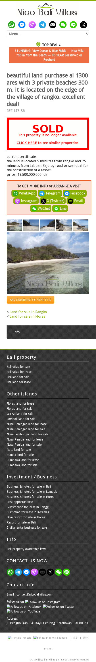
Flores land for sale (19, 408)
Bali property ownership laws (26, 549)
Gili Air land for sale (20, 414)
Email (78, 201)
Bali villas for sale (18, 366)
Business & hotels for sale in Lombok (32, 491)
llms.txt (48, 648)
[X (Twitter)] (84, 24)
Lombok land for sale (21, 419)
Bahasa (62, 637)
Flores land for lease (20, 403)
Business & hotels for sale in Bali (29, 486)
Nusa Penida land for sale (24, 444)
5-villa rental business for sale (27, 527)
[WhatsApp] (12, 24)
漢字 (85, 637)
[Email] (53, 24)
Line (63, 208)
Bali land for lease (19, 382)
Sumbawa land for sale (22, 465)
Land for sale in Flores (27, 316)
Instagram (28, 201)
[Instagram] (33, 24)
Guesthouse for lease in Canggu (28, 507)
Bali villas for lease (19, 372)
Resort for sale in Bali (21, 522)
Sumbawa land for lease (23, 460)
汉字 (75, 637)
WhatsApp (26, 193)
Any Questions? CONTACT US (30, 300)
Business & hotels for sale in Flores (30, 497)
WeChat (43, 208)
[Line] (74, 24)
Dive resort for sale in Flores (26, 517)
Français (26, 637)
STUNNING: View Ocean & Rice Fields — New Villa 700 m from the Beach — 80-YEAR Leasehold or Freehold (49, 55)
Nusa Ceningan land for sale (26, 429)
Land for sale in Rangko (28, 312)
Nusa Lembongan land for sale (27, 434)
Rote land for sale (19, 449)
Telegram (52, 193)
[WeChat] (63, 24)
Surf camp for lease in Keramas (28, 512)
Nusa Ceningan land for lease (27, 424)
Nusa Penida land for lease (25, 439)
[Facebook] (22, 24)
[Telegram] (43, 24)
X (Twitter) (55, 201)
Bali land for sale (18, 377)
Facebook (77, 193)
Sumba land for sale (20, 455)
